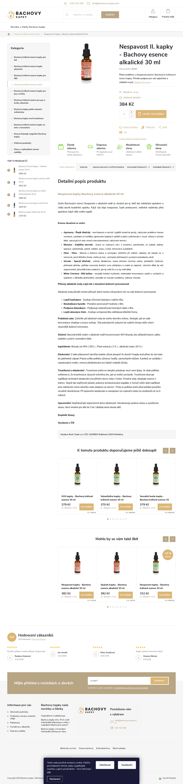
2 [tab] (110, 519)
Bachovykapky (119, 748)
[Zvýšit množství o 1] (131, 112)
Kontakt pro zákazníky (20, 726)
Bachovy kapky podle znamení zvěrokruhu (28, 110)
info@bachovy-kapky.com (126, 721)
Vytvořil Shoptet (169, 778)
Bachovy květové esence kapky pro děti (30, 77)
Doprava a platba (17, 731)
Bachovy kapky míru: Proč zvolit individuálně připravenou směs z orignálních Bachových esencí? (55, 722)
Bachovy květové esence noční (28, 84)
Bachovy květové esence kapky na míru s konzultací (29, 126)
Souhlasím (127, 765)
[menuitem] (27, 27)
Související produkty (137, 167)
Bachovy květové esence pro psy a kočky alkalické (29, 101)
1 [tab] (108, 519)
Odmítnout (105, 765)
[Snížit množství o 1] (131, 116)
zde (49, 772)
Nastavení (55, 779)
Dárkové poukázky (22, 143)
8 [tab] (126, 519)
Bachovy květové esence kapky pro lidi (30, 58)
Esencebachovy (103, 748)
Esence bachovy (86, 748)
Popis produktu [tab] (67, 167)
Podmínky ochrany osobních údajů (22, 717)
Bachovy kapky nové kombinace (28, 118)
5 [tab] (118, 519)
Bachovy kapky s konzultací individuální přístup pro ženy (53, 730)
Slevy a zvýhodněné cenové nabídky (26, 151)
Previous (166, 451)
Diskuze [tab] (83, 167)
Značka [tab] (108, 167)
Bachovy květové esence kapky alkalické (28, 68)
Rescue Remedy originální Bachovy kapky (30, 135)
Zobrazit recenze (38, 639)
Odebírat (159, 680)
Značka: (132, 139)
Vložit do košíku (153, 114)
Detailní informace (142, 82)
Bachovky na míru (68, 748)
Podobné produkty (162, 167)
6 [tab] (120, 519)
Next (172, 451)
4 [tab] (115, 519)
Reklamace (15, 722)
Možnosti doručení (132, 97)
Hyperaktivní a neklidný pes (53, 715)
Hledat (110, 14)
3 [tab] (113, 519)
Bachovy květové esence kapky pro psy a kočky (30, 92)
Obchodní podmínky (19, 712)
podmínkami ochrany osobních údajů (131, 688)
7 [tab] (123, 519)
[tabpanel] (77, 486)
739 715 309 (120, 728)
